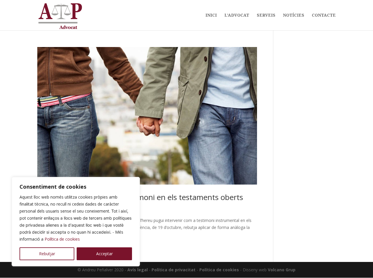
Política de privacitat (174, 269)
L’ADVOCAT (236, 15)
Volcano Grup (281, 269)
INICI (211, 15)
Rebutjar (47, 253)
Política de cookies (62, 239)
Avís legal (137, 269)
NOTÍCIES (293, 15)
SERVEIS (266, 15)
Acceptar (104, 253)
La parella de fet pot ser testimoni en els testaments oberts (140, 197)
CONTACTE (324, 15)
